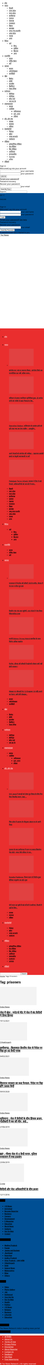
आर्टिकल (12, 151)
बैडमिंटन (12, 86)
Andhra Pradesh (11, 1258)
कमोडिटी (12, 73)
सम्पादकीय (12, 154)
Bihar (6, 1273)
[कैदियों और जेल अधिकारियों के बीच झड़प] (12, 1181)
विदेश (6, 41)
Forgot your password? (9, 179)
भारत (6, 5)
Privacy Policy (10, 1344)
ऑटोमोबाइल (13, 71)
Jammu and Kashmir (12, 1250)
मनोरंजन (7, 91)
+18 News (8, 1206)
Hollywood (9, 1295)
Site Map (8, 1357)
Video (7, 1287)
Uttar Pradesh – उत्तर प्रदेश (14, 1261)
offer (11, 159)
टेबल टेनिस (12, 88)
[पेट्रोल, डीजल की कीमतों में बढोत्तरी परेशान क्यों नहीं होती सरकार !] (21, 659)
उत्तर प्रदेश (12, 10)
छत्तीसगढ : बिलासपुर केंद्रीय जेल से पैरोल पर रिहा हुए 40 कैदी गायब (21, 1049)
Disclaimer (9, 1347)
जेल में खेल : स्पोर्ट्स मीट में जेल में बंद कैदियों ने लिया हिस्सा (21, 1014)
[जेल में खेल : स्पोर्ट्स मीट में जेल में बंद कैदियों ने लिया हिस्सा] (18, 1004)
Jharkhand (8, 1253)
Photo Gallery (10, 1290)
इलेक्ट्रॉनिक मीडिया (15, 144)
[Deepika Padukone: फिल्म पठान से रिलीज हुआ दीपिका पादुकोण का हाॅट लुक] (21, 872)
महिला (11, 126)
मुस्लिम (16, 48)
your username (27, 171)
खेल (6, 76)
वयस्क (11, 121)
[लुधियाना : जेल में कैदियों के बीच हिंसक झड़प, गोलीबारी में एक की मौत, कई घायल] (14, 1110)
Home (2, 976)
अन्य (10, 38)
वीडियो (7, 161)
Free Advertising (11, 1359)
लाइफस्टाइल (9, 103)
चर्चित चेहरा (13, 61)
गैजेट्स (11, 131)
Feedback (8, 1354)
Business (8, 1214)
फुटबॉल (11, 83)
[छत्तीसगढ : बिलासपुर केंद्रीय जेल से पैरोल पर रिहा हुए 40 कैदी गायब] (13, 1040)
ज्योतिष (11, 109)
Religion (8, 1310)
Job (6, 1292)
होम (6, 3)
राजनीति (7, 56)
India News (5, 1007)
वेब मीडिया (12, 146)
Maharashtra (9, 1271)
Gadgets (8, 1229)
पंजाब (11, 36)
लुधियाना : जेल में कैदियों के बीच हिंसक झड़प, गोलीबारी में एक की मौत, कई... (21, 1120)
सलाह (11, 106)
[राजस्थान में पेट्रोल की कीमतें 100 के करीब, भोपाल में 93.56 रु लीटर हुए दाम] (21, 578)
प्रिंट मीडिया (12, 149)
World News (9, 1226)
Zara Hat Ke (9, 1297)
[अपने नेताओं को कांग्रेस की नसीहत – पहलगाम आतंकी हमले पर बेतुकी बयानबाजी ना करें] (21, 448)
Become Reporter (11, 1211)
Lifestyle (8, 1315)
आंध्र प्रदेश (12, 33)
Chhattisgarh (5, 1042)
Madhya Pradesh (11, 1245)
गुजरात (11, 18)
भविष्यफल (17, 111)
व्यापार (7, 66)
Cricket (7, 1234)
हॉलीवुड (11, 96)
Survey (12, 156)
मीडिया (7, 141)
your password (27, 173)
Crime (2, 1183)
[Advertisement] (22, 258)
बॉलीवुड (11, 93)
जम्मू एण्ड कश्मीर (15, 31)
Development (10, 1219)
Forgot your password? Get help (13, 219)
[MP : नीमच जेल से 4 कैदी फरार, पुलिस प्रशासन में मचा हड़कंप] (14, 1146)
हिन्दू (15, 46)
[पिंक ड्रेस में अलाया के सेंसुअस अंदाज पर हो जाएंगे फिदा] (21, 816)
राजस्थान (12, 23)
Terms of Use (10, 1342)
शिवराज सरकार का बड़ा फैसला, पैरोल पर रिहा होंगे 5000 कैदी (21, 1085)
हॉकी (10, 81)
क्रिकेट (11, 78)
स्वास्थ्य (11, 124)
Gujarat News (10, 1268)
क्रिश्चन (16, 51)
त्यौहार (16, 116)
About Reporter (11, 1349)
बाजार (11, 68)
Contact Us (9, 1352)
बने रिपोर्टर (8, 1336)
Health (7, 1302)
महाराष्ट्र (11, 20)
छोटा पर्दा (12, 98)
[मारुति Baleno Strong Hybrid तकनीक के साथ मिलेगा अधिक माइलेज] (21, 633)
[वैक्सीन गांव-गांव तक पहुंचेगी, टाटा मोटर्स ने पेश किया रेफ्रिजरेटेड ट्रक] (21, 606)
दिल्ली (11, 8)
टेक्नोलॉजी (8, 129)
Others (7, 1276)
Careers (8, 1216)
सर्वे (10, 63)
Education (8, 1224)
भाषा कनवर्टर (13, 136)
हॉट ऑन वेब (9, 119)
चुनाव (11, 58)
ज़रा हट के (12, 101)
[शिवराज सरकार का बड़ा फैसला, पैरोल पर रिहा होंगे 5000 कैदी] (14, 1075)
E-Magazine (9, 1221)
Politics (7, 1305)
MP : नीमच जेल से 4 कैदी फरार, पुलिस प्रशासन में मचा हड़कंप (18, 1155)
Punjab (7, 1248)
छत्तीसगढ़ (12, 15)
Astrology (8, 1209)
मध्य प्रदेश (12, 13)
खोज (10, 134)
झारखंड (11, 28)
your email (25, 186)
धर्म (10, 43)
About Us (8, 1339)
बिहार (11, 25)
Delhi (6, 1266)
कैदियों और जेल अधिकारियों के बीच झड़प (19, 1189)
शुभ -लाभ (17, 114)
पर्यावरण (12, 139)
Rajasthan (8, 1256)
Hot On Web (9, 1231)
